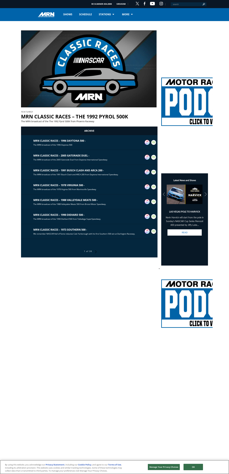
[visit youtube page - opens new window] (152, 3)
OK (193, 466)
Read (184, 232)
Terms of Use (114, 464)
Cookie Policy (84, 464)
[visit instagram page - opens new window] (161, 3)
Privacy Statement (55, 464)
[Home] (47, 14)
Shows (67, 14)
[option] (185, 213)
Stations (105, 14)
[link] (184, 98)
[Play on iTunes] (147, 142)
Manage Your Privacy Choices (163, 466)
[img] (184, 98)
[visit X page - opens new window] (137, 3)
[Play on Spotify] (153, 142)
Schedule (85, 14)
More (125, 14)
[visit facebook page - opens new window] (144, 3)
